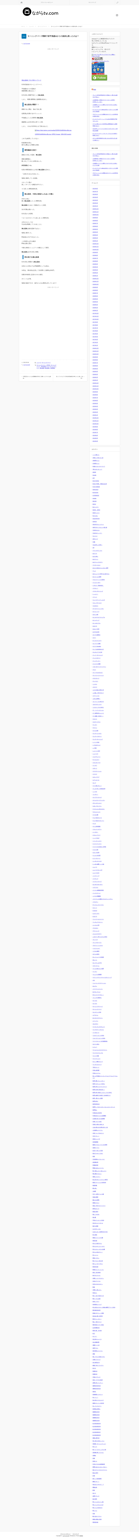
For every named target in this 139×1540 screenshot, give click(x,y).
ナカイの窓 (95, 849)
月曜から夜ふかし (97, 1289)
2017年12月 (96, 313)
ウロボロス (95, 605)
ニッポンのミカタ (97, 861)
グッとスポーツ (96, 658)
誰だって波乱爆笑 (97, 1478)
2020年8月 (95, 220)
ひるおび (95, 910)
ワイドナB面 (96, 1055)
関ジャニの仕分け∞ (97, 1507)
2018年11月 (96, 281)
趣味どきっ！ (96, 1481)
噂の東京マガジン (97, 1173)
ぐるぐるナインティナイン (99, 666)
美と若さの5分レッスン (98, 1440)
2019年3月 (95, 269)
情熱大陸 (95, 1240)
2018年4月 (95, 301)
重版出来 (95, 1487)
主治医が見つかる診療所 (99, 1118)
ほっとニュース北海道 (98, 957)
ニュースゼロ (96, 872)
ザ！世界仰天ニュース (98, 713)
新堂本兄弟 (95, 1266)
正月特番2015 (96, 1327)
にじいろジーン (96, 858)
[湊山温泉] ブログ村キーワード (31, 80)
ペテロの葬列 (96, 951)
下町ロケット (96, 1067)
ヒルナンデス (96, 913)
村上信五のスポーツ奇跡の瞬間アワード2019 (104, 1307)
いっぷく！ (95, 594)
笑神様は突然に (96, 1409)
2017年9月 (95, 322)
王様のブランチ (96, 1377)
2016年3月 (95, 374)
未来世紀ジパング (97, 1304)
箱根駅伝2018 (96, 1420)
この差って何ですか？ (98, 692)
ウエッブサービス (97, 602)
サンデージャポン (97, 733)
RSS (94, 89)
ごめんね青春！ (96, 698)
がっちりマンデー (97, 640)
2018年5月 (95, 299)
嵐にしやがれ (96, 1214)
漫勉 (94, 1353)
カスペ (94, 637)
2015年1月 (95, 415)
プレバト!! (95, 939)
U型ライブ (95, 539)
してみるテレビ (96, 745)
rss (117, 15)
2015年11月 (96, 386)
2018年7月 (95, 293)
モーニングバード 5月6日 (43, 365)
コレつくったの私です (98, 701)
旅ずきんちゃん (96, 1275)
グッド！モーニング (98, 655)
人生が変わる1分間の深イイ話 (100, 1127)
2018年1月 (95, 310)
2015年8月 (95, 394)
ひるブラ (95, 916)
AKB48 (94, 472)
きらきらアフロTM (97, 652)
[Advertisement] (53, 65)
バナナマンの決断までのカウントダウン (103, 899)
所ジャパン (95, 1255)
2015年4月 (95, 406)
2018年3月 (95, 304)
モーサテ (95, 1003)
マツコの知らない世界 (98, 968)
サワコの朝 (95, 730)
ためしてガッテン (97, 806)
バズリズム (95, 887)
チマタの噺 (95, 814)
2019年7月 (95, 258)
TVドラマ (95, 536)
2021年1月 (95, 206)
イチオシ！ (95, 588)
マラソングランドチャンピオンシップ (102, 977)
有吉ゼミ (95, 1292)
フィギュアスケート (98, 922)
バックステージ (96, 893)
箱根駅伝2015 (96, 1411)
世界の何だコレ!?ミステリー (100, 1086)
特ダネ (94, 1368)
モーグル (95, 1000)
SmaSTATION (96, 518)
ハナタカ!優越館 (97, 896)
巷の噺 (94, 1217)
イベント (95, 597)
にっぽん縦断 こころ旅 (98, 864)
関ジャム (95, 1510)
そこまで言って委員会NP (99, 788)
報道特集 (95, 1185)
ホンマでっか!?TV (97, 962)
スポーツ (95, 768)
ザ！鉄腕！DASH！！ (98, 716)
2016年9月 (95, 357)
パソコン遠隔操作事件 (98, 890)
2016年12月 (96, 348)
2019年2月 (95, 272)
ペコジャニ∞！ (96, 948)
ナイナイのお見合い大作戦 (99, 846)
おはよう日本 (96, 629)
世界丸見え (95, 1101)
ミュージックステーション (99, 983)
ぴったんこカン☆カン (98, 904)
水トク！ (95, 1336)
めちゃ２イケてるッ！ (98, 994)
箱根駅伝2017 (96, 1417)
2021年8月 (95, 188)
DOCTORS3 (96, 480)
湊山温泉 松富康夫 (50, 368)
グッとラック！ (96, 661)
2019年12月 (96, 243)
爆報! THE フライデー (98, 1365)
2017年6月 (95, 330)
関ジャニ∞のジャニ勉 (98, 1501)
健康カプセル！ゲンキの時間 (100, 1144)
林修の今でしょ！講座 (98, 1313)
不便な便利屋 (96, 1070)
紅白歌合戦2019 (97, 1435)
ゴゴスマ (95, 687)
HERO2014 (95, 489)
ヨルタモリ (95, 1023)
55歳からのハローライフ (99, 466)
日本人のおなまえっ (98, 1284)
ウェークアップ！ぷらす (99, 600)
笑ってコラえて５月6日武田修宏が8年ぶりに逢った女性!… (69, 377)
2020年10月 (96, 214)
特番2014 (95, 1371)
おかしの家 (95, 614)
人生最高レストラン (98, 1130)
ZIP (93, 547)
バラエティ (95, 901)
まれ (94, 980)
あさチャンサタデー (98, 562)
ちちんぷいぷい (96, 811)
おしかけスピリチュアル (99, 617)
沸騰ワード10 (96, 1345)
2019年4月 (95, 267)
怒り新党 (95, 1234)
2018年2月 (95, 307)
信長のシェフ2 (96, 1139)
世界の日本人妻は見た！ (99, 1089)
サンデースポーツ (97, 736)
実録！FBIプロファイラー (99, 1205)
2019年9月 (95, 252)
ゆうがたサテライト (98, 1018)
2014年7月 (95, 432)
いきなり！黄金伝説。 (98, 585)
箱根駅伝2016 (96, 1414)
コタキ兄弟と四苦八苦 (98, 690)
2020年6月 (95, 226)
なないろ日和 (96, 852)
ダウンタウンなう (97, 803)
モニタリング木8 (97, 1012)
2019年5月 (95, 264)
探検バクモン (96, 1258)
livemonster (95, 492)
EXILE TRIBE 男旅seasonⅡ (100, 483)
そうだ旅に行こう (97, 785)
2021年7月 (95, 191)
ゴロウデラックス (97, 704)
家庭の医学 (95, 1211)
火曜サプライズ (96, 1359)
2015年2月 (95, 412)
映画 (94, 1287)
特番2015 (95, 1374)
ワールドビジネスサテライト (100, 1050)
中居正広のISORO (97, 1112)
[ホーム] (21, 2)
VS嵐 (94, 541)
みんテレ (95, 986)
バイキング (95, 878)
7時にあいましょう (97, 469)
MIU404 (94, 501)
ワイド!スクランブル (98, 1052)
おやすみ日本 (96, 631)
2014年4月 (95, 441)
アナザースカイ (96, 565)
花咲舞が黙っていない (98, 1452)
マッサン (95, 971)
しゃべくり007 (96, 751)
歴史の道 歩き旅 (97, 1330)
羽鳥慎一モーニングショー (99, 1443)
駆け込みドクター (97, 1516)
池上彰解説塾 (96, 1342)
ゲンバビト (95, 681)
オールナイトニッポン (98, 608)
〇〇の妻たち (96, 454)
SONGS (95, 521)
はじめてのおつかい (98, 884)
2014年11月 (96, 420)
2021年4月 (95, 197)
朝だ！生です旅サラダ (98, 1295)
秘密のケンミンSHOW (98, 1403)
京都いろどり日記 (97, 1121)
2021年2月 (95, 203)
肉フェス (95, 1446)
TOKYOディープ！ (97, 533)
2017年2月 (95, 342)
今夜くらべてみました (98, 1133)
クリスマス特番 (96, 663)
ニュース (39, 362)
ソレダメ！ (95, 794)
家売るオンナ (96, 1208)
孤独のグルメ (96, 1202)
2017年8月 (95, 325)
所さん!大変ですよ (97, 1243)
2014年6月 (95, 435)
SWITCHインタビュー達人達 (100, 527)
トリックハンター (97, 841)
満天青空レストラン (98, 1350)
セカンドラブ (96, 777)
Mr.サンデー (96, 507)
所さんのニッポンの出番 (99, 1249)
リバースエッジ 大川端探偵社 (100, 1041)
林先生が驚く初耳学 (98, 1316)
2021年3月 (95, 200)
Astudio (94, 475)
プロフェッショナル (98, 945)
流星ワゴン (95, 1348)
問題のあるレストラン (98, 1168)
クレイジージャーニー (98, 675)
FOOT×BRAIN (96, 486)
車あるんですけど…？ (98, 1484)
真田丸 (94, 1391)
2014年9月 (95, 426)
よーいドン (95, 1021)
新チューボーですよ (98, 1263)
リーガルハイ (96, 1032)
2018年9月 (95, 287)
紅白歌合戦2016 (97, 1429)
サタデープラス (96, 722)
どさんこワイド (96, 835)
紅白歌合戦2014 (97, 1423)
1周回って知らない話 (98, 457)
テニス (94, 823)
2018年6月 (95, 296)
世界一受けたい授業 (98, 1098)
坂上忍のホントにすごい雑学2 (100, 1179)
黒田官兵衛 (95, 1522)
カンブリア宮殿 (96, 643)
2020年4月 (95, 232)
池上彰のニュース (97, 1339)
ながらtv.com (26, 43)
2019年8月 (95, 255)
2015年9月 (95, 391)
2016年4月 (95, 371)
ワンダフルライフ (97, 1064)
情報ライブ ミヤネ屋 (98, 1237)
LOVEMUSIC (96, 495)
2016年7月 (95, 362)
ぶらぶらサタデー (97, 933)
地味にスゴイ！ (96, 1176)
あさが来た (95, 556)
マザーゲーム (96, 965)
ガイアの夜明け (96, 634)
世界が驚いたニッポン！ (99, 1080)
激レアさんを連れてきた (99, 1356)
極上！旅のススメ (97, 1321)
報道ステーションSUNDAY (99, 1182)
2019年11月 (96, 246)
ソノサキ (95, 791)
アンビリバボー (96, 582)
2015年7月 (95, 397)
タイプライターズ (97, 797)
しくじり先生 (96, 742)
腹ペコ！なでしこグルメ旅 (99, 1449)
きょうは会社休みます (98, 649)
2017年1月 (95, 345)
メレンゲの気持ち (97, 997)
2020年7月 (95, 223)
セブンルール (96, 780)
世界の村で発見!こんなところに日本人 (102, 1092)
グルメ (94, 669)
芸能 (94, 1458)
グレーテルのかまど (98, 672)
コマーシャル (96, 695)
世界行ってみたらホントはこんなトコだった (104, 1107)
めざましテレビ (96, 991)
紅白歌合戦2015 (97, 1426)
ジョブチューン (96, 756)
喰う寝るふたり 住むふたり (99, 1171)
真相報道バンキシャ (98, 1394)
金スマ (94, 1493)
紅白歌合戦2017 (97, 1432)
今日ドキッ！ (96, 1136)
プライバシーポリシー (47, 2)
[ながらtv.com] (40, 11)
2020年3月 (95, 235)
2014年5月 (95, 438)
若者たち (95, 1461)
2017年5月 (95, 333)
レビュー (95, 1047)
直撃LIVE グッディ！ (98, 1382)
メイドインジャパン (98, 989)
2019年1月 (95, 275)
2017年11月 (96, 316)
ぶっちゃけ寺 (96, 925)
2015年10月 (96, 388)
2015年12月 (96, 383)
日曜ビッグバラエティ (98, 1278)
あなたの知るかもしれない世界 (100, 568)
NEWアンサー (96, 512)
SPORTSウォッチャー (98, 524)
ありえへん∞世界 (97, 576)
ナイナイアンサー (97, 843)
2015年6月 (95, 400)
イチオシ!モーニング (98, 591)
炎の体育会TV (96, 1362)
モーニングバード (46, 362)
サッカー (95, 724)
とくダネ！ (95, 832)
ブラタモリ (95, 928)
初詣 (94, 1156)
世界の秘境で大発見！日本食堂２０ (102, 1095)
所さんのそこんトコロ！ (99, 1246)
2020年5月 (95, 229)
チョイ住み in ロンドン (98, 820)
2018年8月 (95, 290)
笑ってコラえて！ (97, 1406)
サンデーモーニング (98, 739)
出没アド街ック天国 (98, 1150)
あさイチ (95, 553)
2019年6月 (95, 261)
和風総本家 (95, 1165)
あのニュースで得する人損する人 (101, 573)
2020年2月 (95, 238)
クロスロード (96, 678)
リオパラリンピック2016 (99, 1038)
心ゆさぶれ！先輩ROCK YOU (100, 1231)
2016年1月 (95, 380)
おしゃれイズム (96, 623)
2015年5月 (95, 403)
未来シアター (96, 1301)
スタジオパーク (96, 762)
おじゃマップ (96, 620)
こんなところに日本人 (98, 707)
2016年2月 (95, 377)
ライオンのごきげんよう (99, 1026)
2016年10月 (96, 354)
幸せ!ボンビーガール (98, 1223)
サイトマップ (92, 2)
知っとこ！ (95, 1397)
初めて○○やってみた (98, 1153)
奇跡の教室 (95, 1197)
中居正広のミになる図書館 (99, 1115)
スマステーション (97, 771)
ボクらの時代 (96, 954)
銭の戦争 (95, 1499)
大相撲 (94, 1191)
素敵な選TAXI (96, 1438)
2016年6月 (95, 365)
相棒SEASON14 (97, 1388)
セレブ (94, 782)
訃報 (94, 1475)
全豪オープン (96, 1147)
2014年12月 (96, 417)
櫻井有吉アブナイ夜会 (98, 1324)
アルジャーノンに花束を (99, 579)
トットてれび (96, 838)
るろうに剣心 (96, 1044)
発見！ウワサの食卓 (98, 1379)
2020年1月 (95, 240)
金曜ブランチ (96, 1496)
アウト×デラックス (97, 550)
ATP (94, 478)
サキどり (95, 719)
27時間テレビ (96, 463)
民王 (94, 1333)
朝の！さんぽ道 (96, 1298)
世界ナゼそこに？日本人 (99, 1083)
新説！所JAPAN (97, 1272)
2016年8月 (95, 359)
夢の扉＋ (95, 1188)
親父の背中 (95, 1472)
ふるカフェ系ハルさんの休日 (100, 936)
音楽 (94, 1513)
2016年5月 (95, 368)
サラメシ (95, 727)
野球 (94, 1490)
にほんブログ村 (96, 56)
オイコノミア (96, 611)
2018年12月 (96, 278)
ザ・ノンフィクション (98, 710)
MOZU (94, 504)
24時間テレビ (96, 460)
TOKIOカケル (96, 530)
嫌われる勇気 (96, 1200)
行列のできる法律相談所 (99, 1464)
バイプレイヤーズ (97, 881)
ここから (95, 684)
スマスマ (95, 774)
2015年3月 (95, 409)
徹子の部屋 (95, 1226)
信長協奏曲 (95, 1141)
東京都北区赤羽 (96, 1310)
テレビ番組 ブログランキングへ (100, 61)
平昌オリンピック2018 (98, 1220)
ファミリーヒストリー (98, 919)
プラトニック (96, 930)
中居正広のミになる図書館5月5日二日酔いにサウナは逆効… (37, 377)
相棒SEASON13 (97, 1385)
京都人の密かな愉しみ (98, 1124)
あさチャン (95, 559)
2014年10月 (96, 423)
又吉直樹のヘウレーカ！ (99, 1159)
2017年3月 (95, 339)
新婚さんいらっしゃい (98, 1269)
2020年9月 (95, 217)
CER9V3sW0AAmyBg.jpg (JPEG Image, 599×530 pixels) (53, 134)
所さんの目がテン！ (98, 1252)
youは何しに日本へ (97, 544)
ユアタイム (95, 1015)
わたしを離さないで (98, 1061)
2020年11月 (96, 211)
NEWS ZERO (96, 510)
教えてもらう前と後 (98, 1260)
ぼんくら (95, 960)
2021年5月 (95, 194)
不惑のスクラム (96, 1073)
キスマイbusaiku (97, 646)
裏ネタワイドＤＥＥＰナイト (100, 1470)
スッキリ (95, 765)
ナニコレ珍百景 (96, 855)
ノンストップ (96, 875)
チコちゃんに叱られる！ (99, 809)
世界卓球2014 (96, 1104)
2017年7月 (95, 328)
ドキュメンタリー (97, 829)
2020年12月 (96, 208)
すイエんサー (96, 759)
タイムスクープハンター (99, 800)
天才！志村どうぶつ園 (98, 1194)
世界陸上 (95, 1110)
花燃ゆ (94, 1455)
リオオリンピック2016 (98, 1035)
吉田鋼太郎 (95, 1162)
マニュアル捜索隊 (97, 974)
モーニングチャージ (98, 1006)
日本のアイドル (96, 1281)
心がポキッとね (96, 1229)
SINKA (81, 1535)
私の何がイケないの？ (98, 1400)
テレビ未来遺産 (96, 826)
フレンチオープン (97, 942)
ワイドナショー (96, 1058)
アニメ (94, 570)
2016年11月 (96, 351)
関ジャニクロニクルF (98, 1504)
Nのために (95, 515)
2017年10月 (96, 319)
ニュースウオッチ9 (97, 870)
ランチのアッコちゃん (98, 1029)
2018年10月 (96, 284)
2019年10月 (96, 249)
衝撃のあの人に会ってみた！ (100, 1467)
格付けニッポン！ (97, 1319)
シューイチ (95, 753)
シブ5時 (95, 748)
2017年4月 (95, 336)
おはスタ (95, 626)
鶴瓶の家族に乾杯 (97, 1519)
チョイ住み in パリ (97, 817)
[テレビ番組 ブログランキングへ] (97, 59)
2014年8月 (95, 429)
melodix (94, 498)
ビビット (95, 907)
